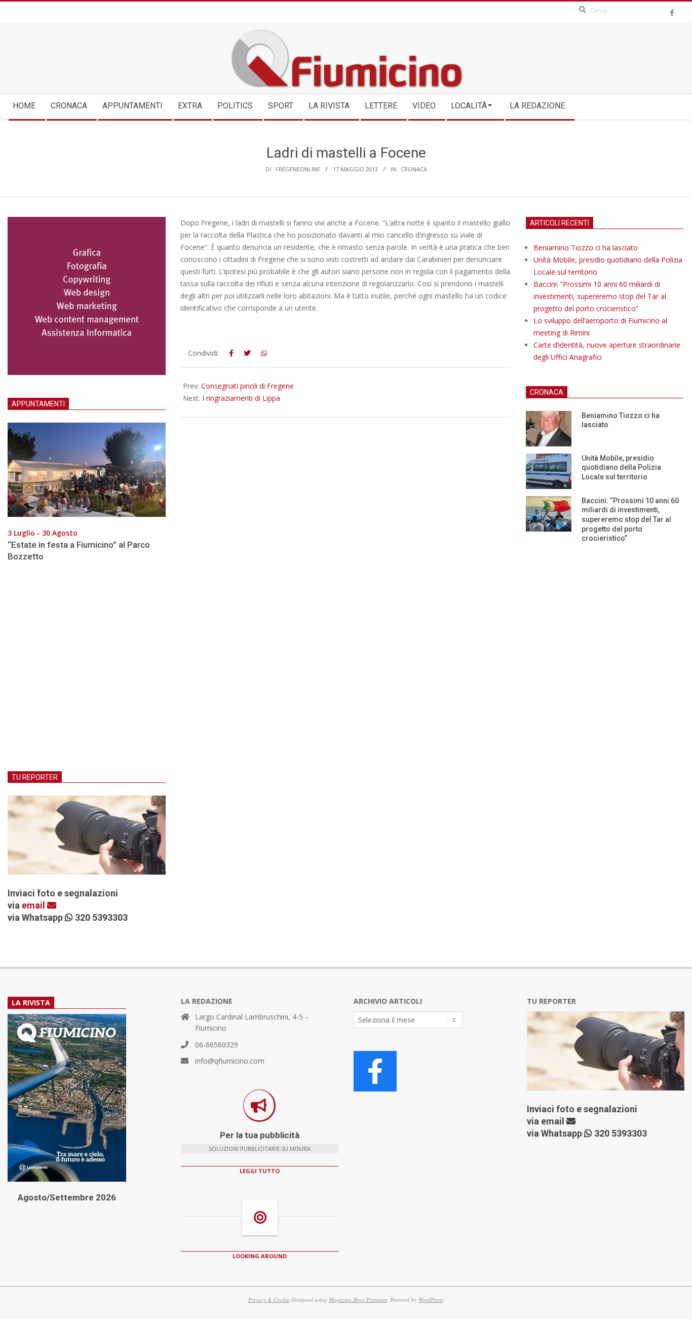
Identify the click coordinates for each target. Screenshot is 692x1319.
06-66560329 (216, 1044)
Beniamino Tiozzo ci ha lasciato (585, 247)
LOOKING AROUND (260, 1256)
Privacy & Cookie (269, 1299)
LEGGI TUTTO (260, 1171)
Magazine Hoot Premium (358, 1299)
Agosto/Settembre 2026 (67, 1197)
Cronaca (414, 169)
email (34, 905)
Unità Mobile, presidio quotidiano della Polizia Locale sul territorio (621, 467)
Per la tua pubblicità (259, 1135)
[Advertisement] (87, 673)
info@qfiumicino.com (229, 1061)
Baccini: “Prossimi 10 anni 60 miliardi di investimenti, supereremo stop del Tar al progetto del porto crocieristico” (599, 296)
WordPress (430, 1299)
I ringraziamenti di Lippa (241, 398)
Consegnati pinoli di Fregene (247, 386)
